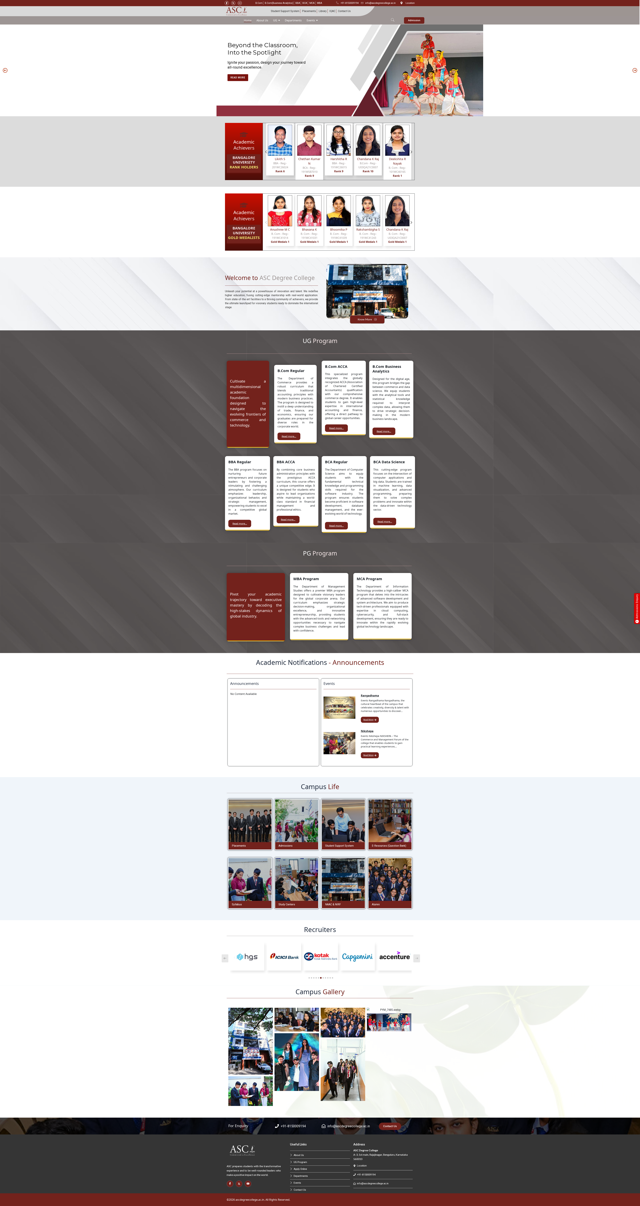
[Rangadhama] (340, 708)
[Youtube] (240, 3)
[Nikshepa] (340, 743)
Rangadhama (370, 695)
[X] (233, 3)
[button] (392, 18)
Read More (368, 719)
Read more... (289, 436)
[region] (320, 70)
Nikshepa (367, 731)
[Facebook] (227, 3)
